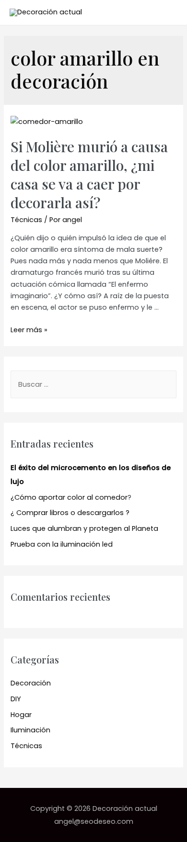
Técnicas (26, 220)
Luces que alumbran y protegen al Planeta (84, 528)
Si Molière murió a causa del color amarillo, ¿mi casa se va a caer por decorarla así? (89, 174)
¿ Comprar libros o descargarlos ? (70, 512)
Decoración (31, 683)
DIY (16, 699)
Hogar (21, 714)
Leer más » (29, 330)
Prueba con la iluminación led (62, 544)
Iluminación (30, 730)
